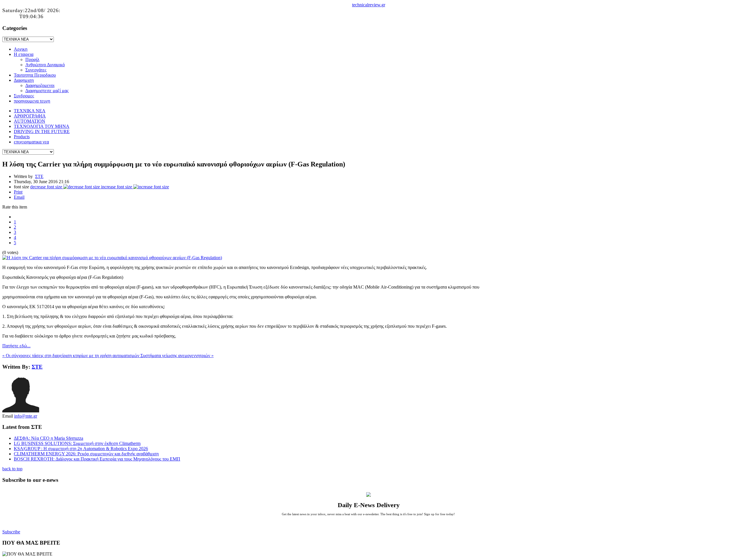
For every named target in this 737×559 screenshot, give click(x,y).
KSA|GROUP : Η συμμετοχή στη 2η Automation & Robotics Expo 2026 (81, 448)
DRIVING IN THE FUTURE (42, 131)
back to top (12, 468)
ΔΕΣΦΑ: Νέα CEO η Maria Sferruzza (48, 438)
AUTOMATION (29, 121)
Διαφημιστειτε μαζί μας (47, 90)
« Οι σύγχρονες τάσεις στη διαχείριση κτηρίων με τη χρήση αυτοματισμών (71, 355)
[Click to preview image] (112, 257)
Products (22, 136)
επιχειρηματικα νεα (31, 141)
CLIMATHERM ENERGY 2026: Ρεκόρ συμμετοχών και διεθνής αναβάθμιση (86, 453)
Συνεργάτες (35, 69)
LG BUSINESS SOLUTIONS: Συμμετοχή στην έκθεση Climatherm (77, 443)
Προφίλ (32, 59)
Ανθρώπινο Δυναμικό (45, 64)
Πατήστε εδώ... (16, 345)
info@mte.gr (25, 416)
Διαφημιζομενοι (39, 85)
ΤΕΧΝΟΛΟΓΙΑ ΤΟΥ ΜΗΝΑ (41, 126)
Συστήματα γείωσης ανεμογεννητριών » (177, 355)
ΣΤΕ (39, 176)
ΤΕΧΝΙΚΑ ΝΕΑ (29, 110)
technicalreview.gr (368, 4)
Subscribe (11, 531)
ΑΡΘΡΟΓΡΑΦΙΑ (30, 115)
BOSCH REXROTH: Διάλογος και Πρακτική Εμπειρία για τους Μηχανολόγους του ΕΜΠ (97, 458)
